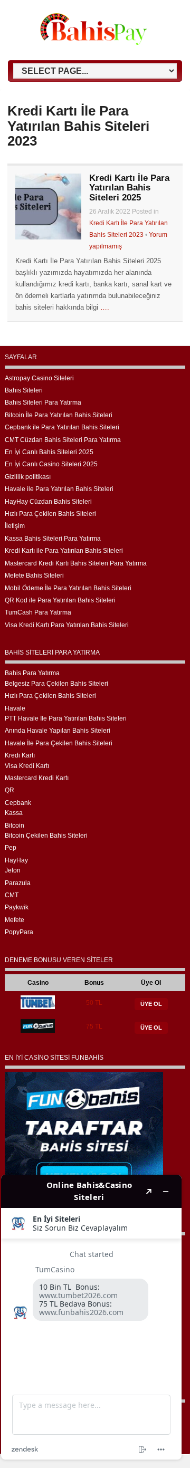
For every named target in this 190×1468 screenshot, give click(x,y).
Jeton (13, 870)
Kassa (14, 813)
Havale (15, 708)
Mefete (14, 920)
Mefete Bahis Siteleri (34, 575)
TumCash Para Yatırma (38, 612)
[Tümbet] (38, 1007)
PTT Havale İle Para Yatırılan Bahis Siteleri (66, 718)
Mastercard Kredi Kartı (37, 778)
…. (104, 307)
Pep (10, 847)
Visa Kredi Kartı (27, 766)
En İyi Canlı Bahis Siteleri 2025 (49, 452)
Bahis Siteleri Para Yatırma (43, 402)
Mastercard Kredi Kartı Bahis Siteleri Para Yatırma (76, 563)
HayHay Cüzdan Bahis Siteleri (48, 501)
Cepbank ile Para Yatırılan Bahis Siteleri (62, 427)
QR (9, 790)
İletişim (15, 526)
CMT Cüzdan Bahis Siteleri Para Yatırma (63, 440)
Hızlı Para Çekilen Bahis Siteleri (50, 513)
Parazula (18, 883)
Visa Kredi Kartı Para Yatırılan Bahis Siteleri (67, 625)
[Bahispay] (93, 43)
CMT (11, 895)
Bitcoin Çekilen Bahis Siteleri (46, 835)
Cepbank (18, 803)
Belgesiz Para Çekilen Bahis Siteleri (56, 683)
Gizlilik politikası (28, 477)
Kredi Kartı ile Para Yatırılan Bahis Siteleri (64, 550)
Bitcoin (14, 825)
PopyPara (19, 932)
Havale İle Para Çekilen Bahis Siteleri (58, 743)
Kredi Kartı (20, 755)
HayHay (16, 860)
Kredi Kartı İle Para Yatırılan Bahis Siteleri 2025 (129, 188)
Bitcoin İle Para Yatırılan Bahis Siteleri (58, 415)
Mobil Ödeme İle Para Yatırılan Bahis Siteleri (68, 588)
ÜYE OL (151, 1004)
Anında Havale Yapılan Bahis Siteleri (57, 730)
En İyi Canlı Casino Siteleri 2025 (51, 464)
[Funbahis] (38, 1030)
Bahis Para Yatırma (32, 673)
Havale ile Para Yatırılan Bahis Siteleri (59, 489)
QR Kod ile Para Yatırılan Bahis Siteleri (60, 600)
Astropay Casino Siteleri (39, 378)
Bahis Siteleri (24, 390)
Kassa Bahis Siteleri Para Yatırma (53, 538)
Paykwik (16, 907)
